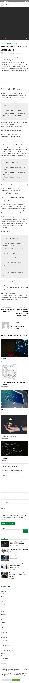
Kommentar (4, 475)
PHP (2, 43)
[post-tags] (24, 538)
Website (3, 508)
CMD (2, 606)
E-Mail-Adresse (5, 502)
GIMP (2, 612)
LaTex (2, 630)
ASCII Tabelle (13, 556)
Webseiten (14, 43)
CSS (2, 609)
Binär (2, 599)
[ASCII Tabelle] (5, 556)
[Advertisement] (14, 21)
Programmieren (7, 43)
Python (3, 643)
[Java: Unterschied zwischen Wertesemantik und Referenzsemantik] (5, 564)
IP (1, 625)
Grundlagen (4, 614)
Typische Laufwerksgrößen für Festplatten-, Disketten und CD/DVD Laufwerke (18, 574)
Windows (3, 663)
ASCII (2, 593)
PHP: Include (4, 458)
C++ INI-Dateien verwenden (8, 359)
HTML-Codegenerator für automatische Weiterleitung (17, 542)
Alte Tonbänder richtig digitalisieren (19, 549)
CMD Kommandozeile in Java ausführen (12, 410)
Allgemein (3, 591)
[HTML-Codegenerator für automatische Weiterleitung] (5, 542)
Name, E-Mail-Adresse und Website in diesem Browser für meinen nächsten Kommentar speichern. (13, 517)
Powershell (4, 637)
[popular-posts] (4, 538)
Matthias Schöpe (8, 53)
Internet (3, 622)
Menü (4, 38)
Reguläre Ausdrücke (6, 645)
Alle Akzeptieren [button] (16, 679)
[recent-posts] (11, 538)
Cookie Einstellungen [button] (7, 679)
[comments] (17, 538)
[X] (27, 1)
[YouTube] (25, 1)
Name (2, 495)
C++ (2, 601)
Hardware (3, 617)
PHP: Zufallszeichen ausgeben (9, 436)
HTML (2, 619)
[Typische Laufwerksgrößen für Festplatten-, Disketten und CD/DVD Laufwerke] (4, 573)
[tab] (4, 538)
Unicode (3, 653)
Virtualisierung (4, 658)
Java (2, 627)
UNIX (2, 656)
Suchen (3, 528)
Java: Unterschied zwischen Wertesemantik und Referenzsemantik (17, 565)
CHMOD (3, 604)
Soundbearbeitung (5, 650)
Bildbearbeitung (5, 596)
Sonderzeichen (5, 648)
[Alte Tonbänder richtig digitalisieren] (5, 550)
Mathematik (4, 632)
